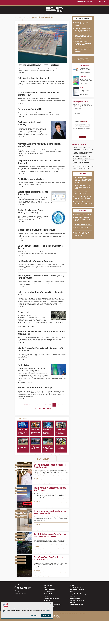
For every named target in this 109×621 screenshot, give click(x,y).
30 (40, 409)
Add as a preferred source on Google (85, 1)
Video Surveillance (20, 536)
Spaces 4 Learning (75, 598)
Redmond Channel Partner (51, 598)
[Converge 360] (22, 588)
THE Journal (73, 602)
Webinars (33, 4)
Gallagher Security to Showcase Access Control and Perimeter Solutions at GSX (35, 432)
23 (41, 405)
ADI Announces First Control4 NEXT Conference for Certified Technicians (60, 448)
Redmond (72, 596)
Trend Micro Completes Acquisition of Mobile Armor (35, 261)
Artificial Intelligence (21, 490)
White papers (49, 4)
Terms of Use (63, 613)
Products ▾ (66, 4)
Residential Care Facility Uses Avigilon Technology (35, 388)
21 (33, 405)
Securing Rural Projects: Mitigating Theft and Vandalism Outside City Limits (83, 43)
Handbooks (58, 4)
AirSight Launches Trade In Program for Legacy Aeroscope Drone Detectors (35, 448)
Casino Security (19, 487)
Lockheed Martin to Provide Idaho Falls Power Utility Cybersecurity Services (40, 293)
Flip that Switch (23, 365)
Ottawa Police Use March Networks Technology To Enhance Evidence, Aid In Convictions (41, 333)
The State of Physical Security (83, 214)
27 (58, 405)
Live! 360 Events (48, 592)
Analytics (18, 493)
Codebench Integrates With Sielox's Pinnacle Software (36, 230)
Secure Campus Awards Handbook (81, 228)
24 (46, 405)
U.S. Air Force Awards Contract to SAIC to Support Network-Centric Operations (40, 247)
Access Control (19, 464)
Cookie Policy (53, 613)
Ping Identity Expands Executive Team (31, 179)
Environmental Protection (77, 589)
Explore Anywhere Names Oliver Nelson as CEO (33, 78)
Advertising (81, 4)
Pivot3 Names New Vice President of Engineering (30, 123)
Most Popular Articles (79, 144)
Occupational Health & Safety (78, 594)
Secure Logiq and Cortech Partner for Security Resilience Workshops (22, 431)
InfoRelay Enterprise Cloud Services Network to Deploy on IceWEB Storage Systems (40, 350)
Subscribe (90, 4)
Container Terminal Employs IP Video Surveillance (38, 65)
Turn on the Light (24, 312)
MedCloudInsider (49, 594)
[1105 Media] (20, 593)
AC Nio (81, 88)
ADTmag (72, 585)
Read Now (37, 478)
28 (62, 405)
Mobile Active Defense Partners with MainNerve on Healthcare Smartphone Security (39, 94)
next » (49, 409)
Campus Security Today (76, 587)
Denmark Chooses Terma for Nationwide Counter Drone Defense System (60, 432)
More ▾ (74, 4)
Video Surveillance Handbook (83, 224)
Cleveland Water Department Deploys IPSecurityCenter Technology (30, 211)
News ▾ (18, 4)
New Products (82, 59)
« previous (26, 405)
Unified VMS (83, 77)
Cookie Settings (33, 615)
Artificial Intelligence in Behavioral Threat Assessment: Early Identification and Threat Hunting (83, 180)
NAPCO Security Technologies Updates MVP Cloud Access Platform (47, 432)
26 (54, 405)
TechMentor (47, 600)
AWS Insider (47, 587)
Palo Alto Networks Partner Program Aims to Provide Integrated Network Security (39, 145)
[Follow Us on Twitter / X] (102, 1)
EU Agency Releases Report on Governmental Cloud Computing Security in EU (39, 162)
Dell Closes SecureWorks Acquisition (30, 109)
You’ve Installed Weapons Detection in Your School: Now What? (83, 219)
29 (35, 409)
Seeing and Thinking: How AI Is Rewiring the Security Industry (83, 197)
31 (44, 409)
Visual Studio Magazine (76, 604)
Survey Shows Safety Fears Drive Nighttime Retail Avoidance (49, 558)
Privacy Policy (84, 121)
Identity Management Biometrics (23, 470)
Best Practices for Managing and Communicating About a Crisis (83, 187)
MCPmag (72, 592)
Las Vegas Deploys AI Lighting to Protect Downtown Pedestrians (83, 49)
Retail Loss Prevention (21, 510)
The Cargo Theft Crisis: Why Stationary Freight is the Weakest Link (82, 234)
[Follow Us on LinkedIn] (100, 1)
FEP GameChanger (84, 65)
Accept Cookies (46, 615)
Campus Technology (49, 589)
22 (37, 405)
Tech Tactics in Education (77, 600)
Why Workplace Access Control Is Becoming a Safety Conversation (50, 466)
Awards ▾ (40, 4)
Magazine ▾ (25, 4)
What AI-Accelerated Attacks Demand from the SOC (82, 192)
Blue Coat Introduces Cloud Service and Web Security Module (33, 193)
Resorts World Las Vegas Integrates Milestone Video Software (50, 489)
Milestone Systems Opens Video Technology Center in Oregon (48, 448)
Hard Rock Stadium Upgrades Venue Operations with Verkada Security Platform (50, 535)
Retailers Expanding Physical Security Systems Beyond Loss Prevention (50, 512)
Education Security (20, 557)
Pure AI (46, 596)
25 (50, 405)
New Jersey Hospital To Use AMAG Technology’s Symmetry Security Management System (41, 277)
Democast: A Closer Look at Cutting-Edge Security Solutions (83, 202)
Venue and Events (20, 533)
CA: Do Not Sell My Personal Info (76, 613)
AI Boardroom (48, 585)
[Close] (50, 603)
